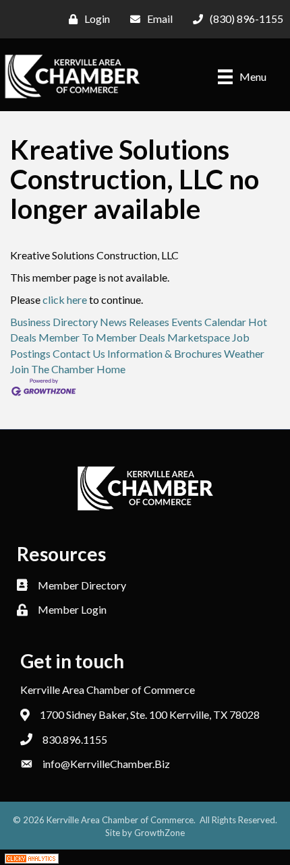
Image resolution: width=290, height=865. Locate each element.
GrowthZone (159, 832)
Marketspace (198, 337)
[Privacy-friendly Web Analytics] (32, 857)
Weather (244, 353)
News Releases (134, 321)
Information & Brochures (164, 353)
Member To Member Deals (101, 337)
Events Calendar (208, 321)
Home (110, 368)
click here (64, 299)
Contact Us (79, 353)
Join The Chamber (52, 368)
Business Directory (54, 321)
